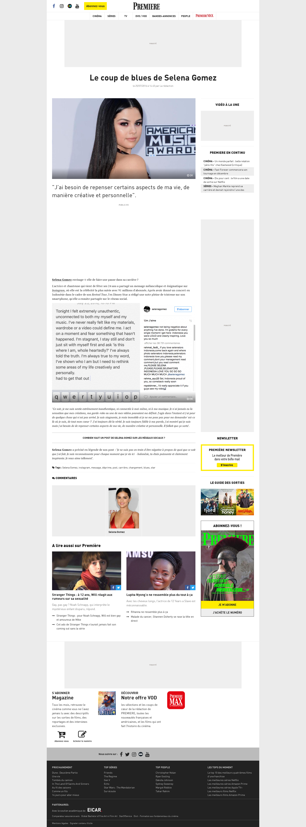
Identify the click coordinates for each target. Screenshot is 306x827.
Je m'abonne (227, 604)
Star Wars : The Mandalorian (119, 787)
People (185, 16)
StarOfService (125, 816)
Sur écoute (110, 791)
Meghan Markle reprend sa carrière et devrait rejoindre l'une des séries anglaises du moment (223, 189)
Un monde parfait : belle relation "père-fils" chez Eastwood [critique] (226, 163)
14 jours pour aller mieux (65, 794)
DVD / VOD (141, 16)
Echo (106, 783)
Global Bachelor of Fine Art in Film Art (99, 816)
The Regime (110, 776)
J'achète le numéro (227, 612)
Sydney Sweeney (164, 783)
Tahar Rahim (163, 791)
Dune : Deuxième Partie (65, 772)
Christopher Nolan (166, 772)
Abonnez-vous (95, 6)
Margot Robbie (164, 787)
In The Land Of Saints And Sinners (70, 783)
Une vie (56, 776)
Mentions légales (60, 823)
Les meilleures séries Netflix (223, 780)
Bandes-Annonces (164, 16)
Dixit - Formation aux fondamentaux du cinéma (156, 816)
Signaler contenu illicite (81, 823)
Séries (111, 16)
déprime (106, 467)
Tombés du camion (62, 780)
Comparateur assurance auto (66, 816)
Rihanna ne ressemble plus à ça (149, 612)
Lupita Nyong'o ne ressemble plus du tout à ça (159, 595)
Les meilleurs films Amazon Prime (226, 794)
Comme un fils (60, 791)
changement (135, 467)
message (96, 467)
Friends (108, 772)
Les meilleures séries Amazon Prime (227, 783)
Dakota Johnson (164, 780)
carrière (123, 467)
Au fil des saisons (61, 787)
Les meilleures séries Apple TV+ (225, 787)
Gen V (107, 780)
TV (125, 16)
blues (147, 467)
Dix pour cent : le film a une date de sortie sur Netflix (226, 180)
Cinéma (97, 16)
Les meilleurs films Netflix (222, 791)
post (115, 467)
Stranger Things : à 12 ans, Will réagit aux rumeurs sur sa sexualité (82, 596)
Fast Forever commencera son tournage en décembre (225, 171)
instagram (84, 467)
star (153, 467)
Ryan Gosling (163, 776)
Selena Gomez (69, 467)
